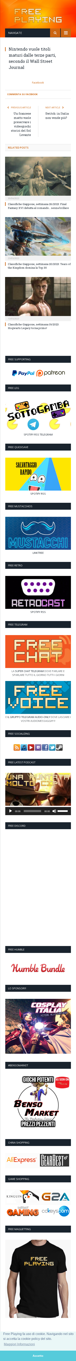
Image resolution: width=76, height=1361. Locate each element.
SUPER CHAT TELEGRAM (29, 671)
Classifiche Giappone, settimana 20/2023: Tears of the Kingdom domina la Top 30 (39, 265)
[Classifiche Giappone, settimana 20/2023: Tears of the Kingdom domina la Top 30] (38, 238)
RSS (36, 434)
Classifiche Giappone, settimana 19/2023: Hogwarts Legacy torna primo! (33, 326)
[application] (38, 811)
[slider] (63, 810)
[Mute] (54, 811)
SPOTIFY (29, 434)
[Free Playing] (38, 15)
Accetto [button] (38, 1355)
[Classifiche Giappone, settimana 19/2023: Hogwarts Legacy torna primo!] (38, 298)
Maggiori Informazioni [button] (19, 1344)
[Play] (11, 811)
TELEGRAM (46, 434)
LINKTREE (38, 553)
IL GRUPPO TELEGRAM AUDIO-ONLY (28, 717)
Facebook (38, 82)
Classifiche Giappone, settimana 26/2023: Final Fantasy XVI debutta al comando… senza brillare (38, 206)
